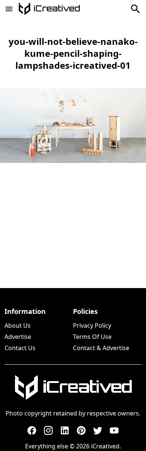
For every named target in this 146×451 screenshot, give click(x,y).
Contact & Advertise (101, 348)
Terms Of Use (92, 337)
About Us (17, 325)
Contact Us (20, 348)
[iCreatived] (73, 387)
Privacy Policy (92, 325)
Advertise (17, 337)
